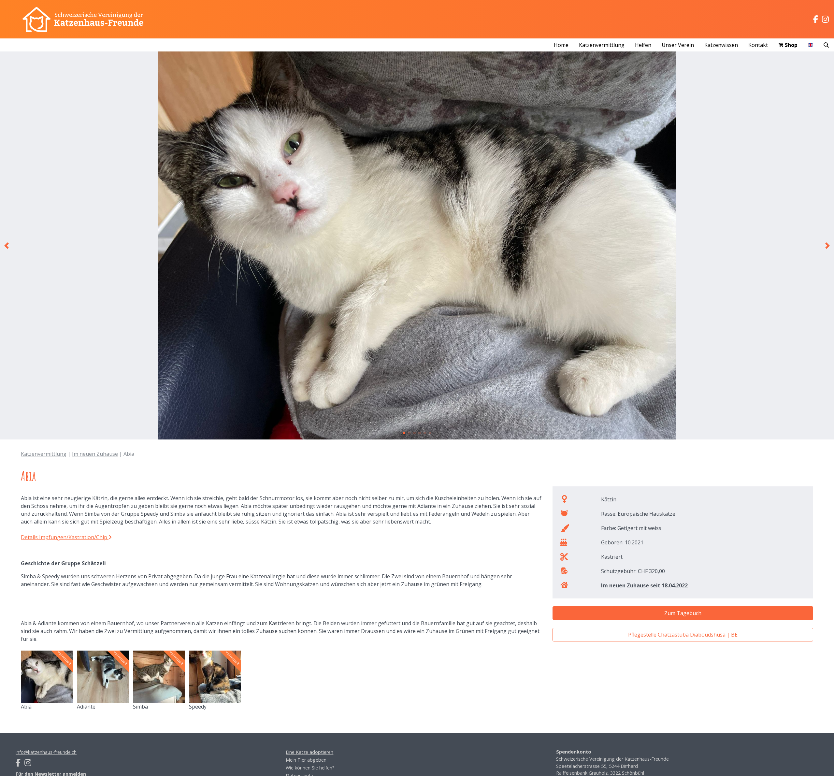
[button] (6, 245)
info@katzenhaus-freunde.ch (46, 752)
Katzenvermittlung (43, 453)
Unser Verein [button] (678, 45)
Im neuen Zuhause (95, 453)
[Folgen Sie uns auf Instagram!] (825, 19)
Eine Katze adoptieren (309, 752)
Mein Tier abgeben (306, 760)
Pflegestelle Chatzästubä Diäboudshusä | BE (683, 634)
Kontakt (758, 45)
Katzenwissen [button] (721, 45)
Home (561, 45)
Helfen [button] (643, 45)
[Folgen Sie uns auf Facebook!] (815, 19)
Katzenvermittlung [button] (602, 45)
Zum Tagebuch (682, 613)
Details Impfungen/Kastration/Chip (64, 537)
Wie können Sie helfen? (310, 768)
